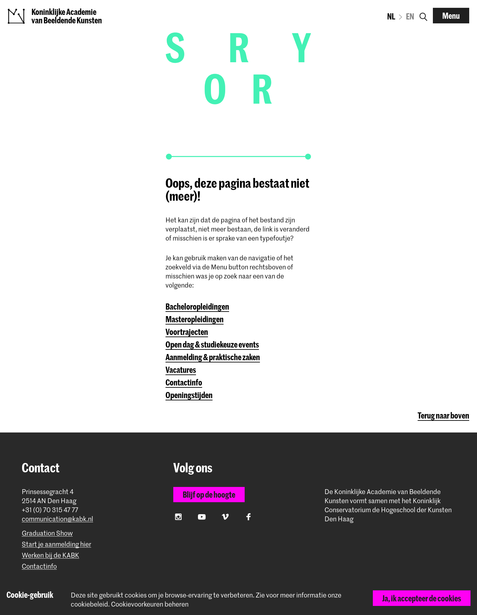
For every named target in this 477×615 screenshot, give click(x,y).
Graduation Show (47, 533)
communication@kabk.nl (57, 518)
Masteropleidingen (194, 319)
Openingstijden (189, 395)
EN (410, 16)
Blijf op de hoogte (209, 494)
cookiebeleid (89, 604)
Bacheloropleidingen (197, 306)
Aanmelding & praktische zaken (212, 357)
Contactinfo (183, 382)
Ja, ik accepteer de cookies (421, 598)
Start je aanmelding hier (56, 544)
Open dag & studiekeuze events (212, 344)
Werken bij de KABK (50, 555)
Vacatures (180, 369)
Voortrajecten (186, 332)
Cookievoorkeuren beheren (150, 604)
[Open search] (423, 15)
